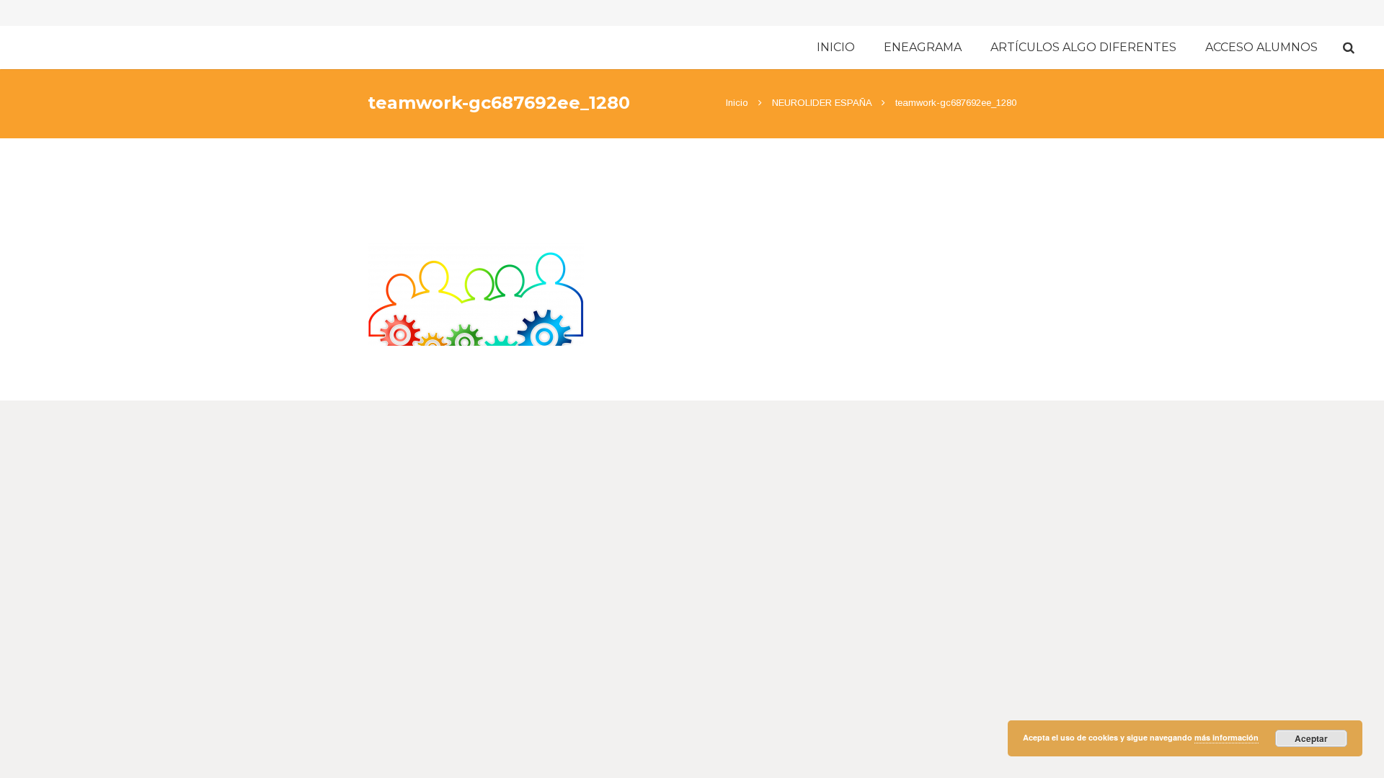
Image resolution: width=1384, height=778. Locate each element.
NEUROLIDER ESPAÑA (821, 102)
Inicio (737, 102)
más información (1226, 737)
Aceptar (1311, 738)
